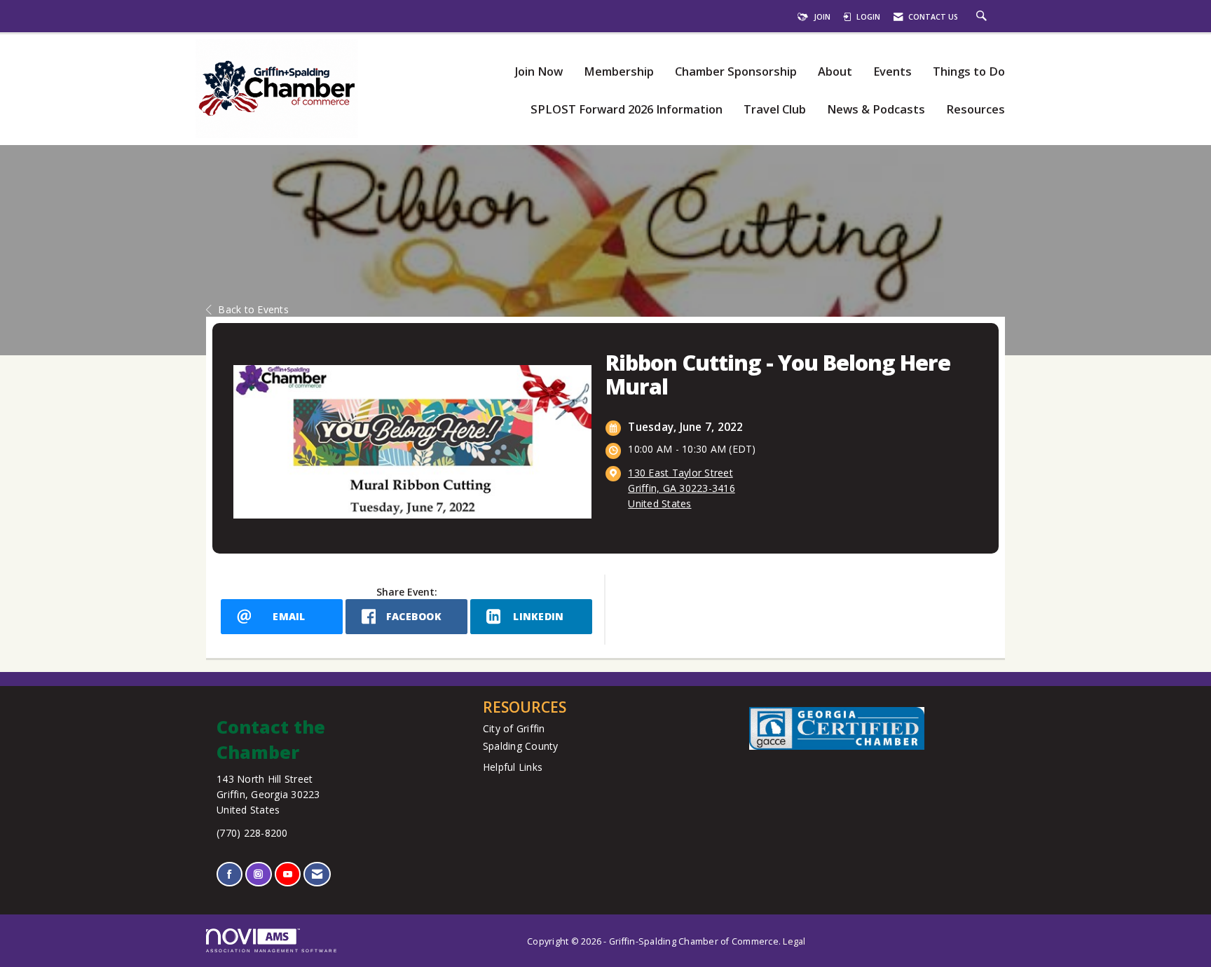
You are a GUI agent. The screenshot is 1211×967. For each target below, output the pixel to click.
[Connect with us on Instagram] (258, 874)
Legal (794, 941)
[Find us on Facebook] (229, 874)
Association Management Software (272, 950)
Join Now (538, 71)
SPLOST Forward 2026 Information (627, 109)
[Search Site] (983, 17)
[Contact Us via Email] (317, 874)
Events (892, 71)
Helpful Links (512, 767)
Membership (619, 71)
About (835, 71)
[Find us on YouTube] (288, 874)
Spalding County (521, 746)
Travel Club (775, 109)
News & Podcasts (876, 109)
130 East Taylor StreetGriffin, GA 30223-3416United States (681, 488)
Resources (975, 109)
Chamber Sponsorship (736, 71)
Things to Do (969, 71)
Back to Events (253, 309)
